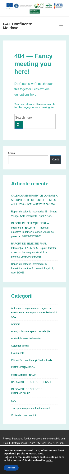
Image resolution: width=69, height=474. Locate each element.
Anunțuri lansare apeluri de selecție (30, 331)
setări (49, 460)
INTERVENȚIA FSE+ (23, 367)
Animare (15, 324)
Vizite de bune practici (23, 415)
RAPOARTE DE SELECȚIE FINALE (31, 382)
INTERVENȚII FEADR (23, 374)
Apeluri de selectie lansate (25, 338)
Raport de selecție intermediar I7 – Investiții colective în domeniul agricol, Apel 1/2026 (32, 268)
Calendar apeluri (20, 345)
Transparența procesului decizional (30, 408)
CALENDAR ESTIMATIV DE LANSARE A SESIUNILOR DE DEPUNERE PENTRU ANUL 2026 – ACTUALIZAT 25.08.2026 (34, 200)
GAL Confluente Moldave (17, 26)
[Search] (19, 125)
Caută (11, 153)
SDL (13, 400)
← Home (38, 104)
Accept (11, 467)
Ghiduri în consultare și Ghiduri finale (31, 360)
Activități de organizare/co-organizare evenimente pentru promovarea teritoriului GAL (34, 312)
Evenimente (17, 353)
